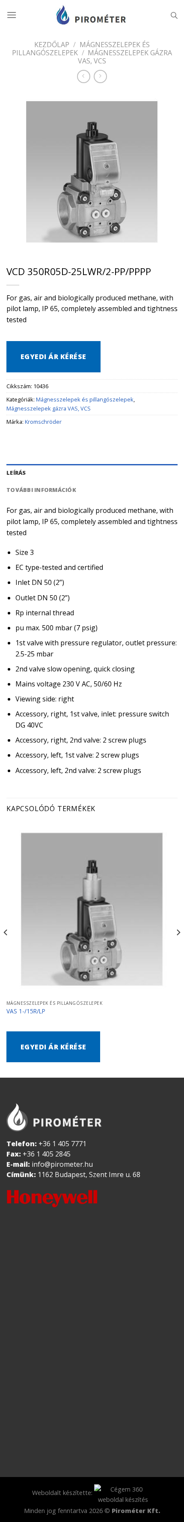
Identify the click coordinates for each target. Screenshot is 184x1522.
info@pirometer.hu (62, 1164)
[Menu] (11, 14)
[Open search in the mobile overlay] (174, 15)
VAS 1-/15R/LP (25, 1011)
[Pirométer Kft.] (92, 15)
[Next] (178, 949)
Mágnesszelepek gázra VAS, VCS (125, 57)
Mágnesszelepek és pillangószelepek (81, 48)
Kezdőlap (51, 44)
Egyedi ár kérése (53, 356)
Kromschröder (43, 421)
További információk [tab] (41, 490)
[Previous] (6, 949)
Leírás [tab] (16, 472)
